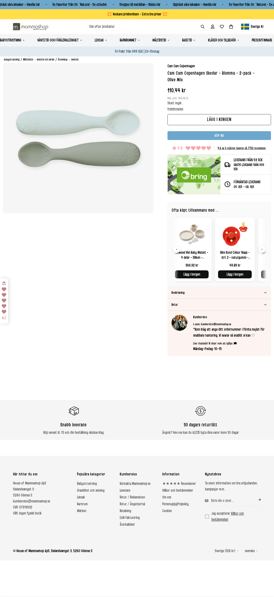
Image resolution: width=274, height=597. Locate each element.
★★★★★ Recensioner (179, 484)
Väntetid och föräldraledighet (58, 40)
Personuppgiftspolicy (175, 504)
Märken (81, 511)
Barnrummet (128, 40)
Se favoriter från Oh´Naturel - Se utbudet (79, 5)
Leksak (99, 40)
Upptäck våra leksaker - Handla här (194, 5)
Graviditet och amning (91, 490)
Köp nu (219, 135)
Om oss (166, 497)
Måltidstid (159, 40)
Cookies (167, 511)
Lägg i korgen (192, 274)
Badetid (187, 40)
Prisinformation (175, 109)
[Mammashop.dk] (30, 26)
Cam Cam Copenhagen (181, 66)
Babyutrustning (11, 59)
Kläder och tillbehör (222, 40)
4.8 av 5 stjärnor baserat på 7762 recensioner (242, 148)
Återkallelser (127, 525)
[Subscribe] (256, 499)
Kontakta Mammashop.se (135, 484)
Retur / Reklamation (132, 497)
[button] (231, 26)
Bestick (74, 59)
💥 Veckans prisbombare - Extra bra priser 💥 (137, 14)
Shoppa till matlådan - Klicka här (139, 5)
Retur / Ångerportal (132, 504)
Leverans (125, 490)
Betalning (125, 511)
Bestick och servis (45, 59)
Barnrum (82, 504)
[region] (219, 249)
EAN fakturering (130, 518)
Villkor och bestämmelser (177, 490)
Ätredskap (63, 59)
